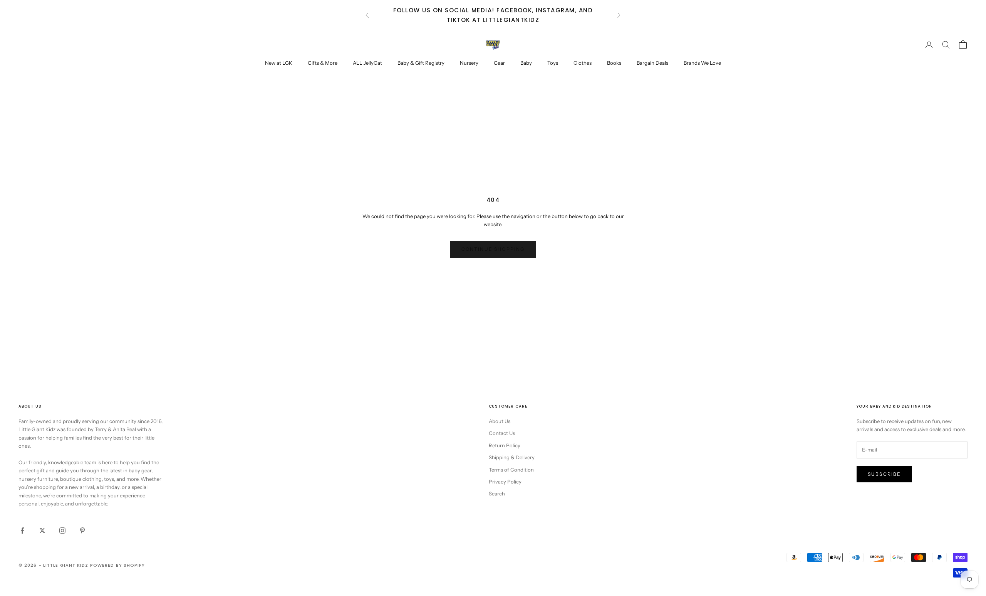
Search (497, 493)
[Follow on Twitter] (42, 530)
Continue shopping (493, 249)
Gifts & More (322, 63)
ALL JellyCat (367, 63)
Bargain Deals (652, 63)
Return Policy (504, 445)
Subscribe (884, 474)
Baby (526, 63)
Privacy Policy (505, 481)
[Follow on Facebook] (22, 530)
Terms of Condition (511, 470)
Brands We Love (702, 63)
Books (614, 63)
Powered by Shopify (117, 565)
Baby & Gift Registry (420, 63)
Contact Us (502, 433)
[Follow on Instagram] (62, 530)
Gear (499, 63)
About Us (499, 421)
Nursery (469, 63)
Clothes (582, 63)
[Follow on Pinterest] (82, 530)
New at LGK (278, 63)
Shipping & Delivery (512, 457)
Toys (552, 63)
